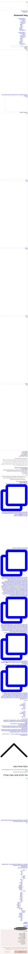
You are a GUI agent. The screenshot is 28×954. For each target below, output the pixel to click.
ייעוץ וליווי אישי (24, 728)
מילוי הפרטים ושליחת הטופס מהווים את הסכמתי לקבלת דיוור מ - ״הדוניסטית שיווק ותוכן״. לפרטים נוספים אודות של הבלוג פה (13, 478)
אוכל (21, 26)
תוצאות (25, 47)
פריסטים (20, 886)
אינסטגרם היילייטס (20, 888)
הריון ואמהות (22, 22)
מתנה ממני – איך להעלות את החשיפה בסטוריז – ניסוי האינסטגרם (14, 864)
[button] (20, 928)
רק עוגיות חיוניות (7, 951)
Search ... (25, 46)
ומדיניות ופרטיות (19, 481)
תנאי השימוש (25, 481)
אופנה (21, 24)
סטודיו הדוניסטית (20, 916)
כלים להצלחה (22, 705)
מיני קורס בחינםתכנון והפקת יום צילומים (22, 867)
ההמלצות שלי (22, 30)
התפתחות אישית (21, 18)
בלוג (24, 707)
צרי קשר (23, 708)
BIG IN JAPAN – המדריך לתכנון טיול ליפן (18, 723)
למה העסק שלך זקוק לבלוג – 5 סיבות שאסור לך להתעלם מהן (15, 720)
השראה (20, 27)
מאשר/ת (20, 951)
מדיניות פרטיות (18, 734)
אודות (24, 869)
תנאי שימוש (24, 734)
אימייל (26, 473)
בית (24, 702)
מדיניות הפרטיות (8, 948)
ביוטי (21, 25)
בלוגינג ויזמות (22, 19)
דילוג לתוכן (25, 927)
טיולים (23, 20)
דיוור (26, 475)
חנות (24, 706)
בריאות (20, 29)
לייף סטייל (23, 23)
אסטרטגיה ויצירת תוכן (23, 724)
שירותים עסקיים (23, 911)
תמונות (21, 889)
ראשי (21, 879)
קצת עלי (23, 704)
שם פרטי (25, 472)
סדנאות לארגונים (20, 914)
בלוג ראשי (21, 893)
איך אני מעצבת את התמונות (20, 883)
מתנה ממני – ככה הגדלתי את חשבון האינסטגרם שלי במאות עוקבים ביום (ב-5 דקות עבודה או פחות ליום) (14, 821)
